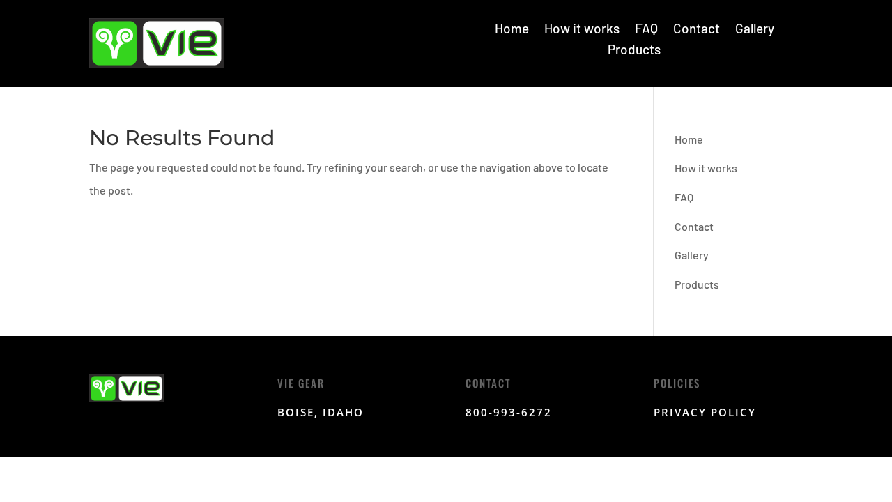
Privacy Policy (705, 412)
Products (634, 51)
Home (512, 30)
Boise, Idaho (320, 412)
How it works (582, 30)
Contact (696, 30)
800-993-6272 (509, 412)
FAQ (646, 30)
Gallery (754, 30)
